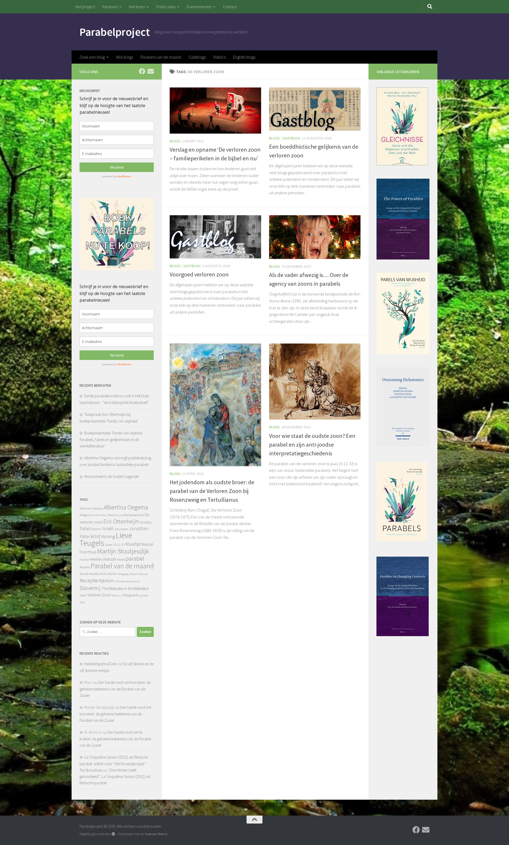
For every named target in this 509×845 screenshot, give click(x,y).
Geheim (96, 529)
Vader (83, 595)
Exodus (145, 522)
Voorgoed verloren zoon (199, 274)
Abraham (86, 508)
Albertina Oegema (126, 507)
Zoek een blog (92, 57)
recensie (143, 574)
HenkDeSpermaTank (100, 663)
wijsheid (143, 595)
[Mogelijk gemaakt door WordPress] (113, 834)
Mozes (121, 559)
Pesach (133, 574)
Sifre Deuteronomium (127, 581)
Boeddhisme (115, 515)
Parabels (109, 6)
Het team (137, 6)
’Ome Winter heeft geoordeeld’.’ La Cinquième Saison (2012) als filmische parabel (115, 776)
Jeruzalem (121, 529)
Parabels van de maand (161, 57)
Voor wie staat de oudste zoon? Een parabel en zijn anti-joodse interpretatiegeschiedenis (312, 444)
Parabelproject (115, 32)
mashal (84, 559)
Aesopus (98, 508)
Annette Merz (99, 515)
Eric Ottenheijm (121, 521)
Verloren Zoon (99, 594)
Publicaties (165, 6)
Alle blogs (124, 57)
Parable (84, 574)
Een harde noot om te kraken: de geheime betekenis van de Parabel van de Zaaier (115, 689)
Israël (107, 528)
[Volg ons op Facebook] (142, 71)
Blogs (175, 141)
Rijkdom (106, 581)
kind (95, 536)
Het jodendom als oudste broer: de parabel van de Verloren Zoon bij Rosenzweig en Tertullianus (212, 490)
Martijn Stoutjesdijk (123, 551)
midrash (109, 559)
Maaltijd (133, 544)
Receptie (89, 580)
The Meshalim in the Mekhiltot (125, 588)
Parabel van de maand (122, 565)
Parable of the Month (103, 574)
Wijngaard (130, 595)
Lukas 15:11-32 (115, 545)
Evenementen (199, 6)
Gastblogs (197, 57)
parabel (135, 558)
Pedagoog (123, 574)
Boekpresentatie (134, 515)
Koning (108, 536)
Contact (230, 6)
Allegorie (85, 515)
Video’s (219, 57)
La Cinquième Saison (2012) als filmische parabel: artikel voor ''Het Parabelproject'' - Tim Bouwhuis (114, 764)
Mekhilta (96, 559)
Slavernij (90, 588)
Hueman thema (156, 834)
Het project (85, 6)
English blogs (244, 57)
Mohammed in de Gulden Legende (111, 476)
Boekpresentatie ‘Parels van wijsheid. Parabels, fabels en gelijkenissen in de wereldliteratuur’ (111, 439)
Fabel (85, 528)
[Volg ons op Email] (150, 71)
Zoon (82, 602)
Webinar (117, 595)
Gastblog (291, 138)
